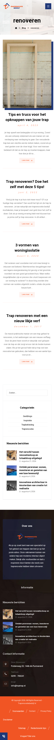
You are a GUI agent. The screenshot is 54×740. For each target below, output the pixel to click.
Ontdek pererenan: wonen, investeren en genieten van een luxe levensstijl (33, 470)
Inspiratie (27, 420)
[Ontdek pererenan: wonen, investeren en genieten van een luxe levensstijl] (12, 470)
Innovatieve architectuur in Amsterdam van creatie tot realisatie (33, 485)
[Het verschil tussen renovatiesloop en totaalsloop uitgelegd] (12, 455)
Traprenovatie (28, 429)
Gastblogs (27, 416)
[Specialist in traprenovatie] (13, 6)
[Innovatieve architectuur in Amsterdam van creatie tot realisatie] (12, 486)
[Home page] (16, 28)
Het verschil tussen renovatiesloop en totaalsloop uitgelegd (30, 455)
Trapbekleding (27, 425)
